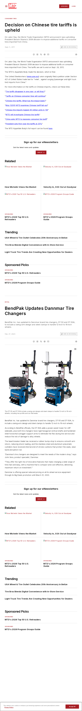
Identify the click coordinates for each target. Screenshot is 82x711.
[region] (41, 706)
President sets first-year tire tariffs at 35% (24, 124)
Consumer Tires (10, 18)
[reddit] (45, 54)
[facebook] (34, 54)
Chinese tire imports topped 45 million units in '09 (27, 110)
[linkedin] (37, 54)
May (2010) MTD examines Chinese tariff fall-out (26, 105)
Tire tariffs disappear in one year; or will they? (25, 91)
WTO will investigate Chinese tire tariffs (22, 115)
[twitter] (41, 54)
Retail (7, 302)
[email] (48, 54)
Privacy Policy (8, 707)
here (50, 128)
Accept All (72, 706)
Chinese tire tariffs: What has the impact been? (26, 101)
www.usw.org (32, 76)
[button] (6, 6)
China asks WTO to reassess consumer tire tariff (26, 119)
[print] (76, 54)
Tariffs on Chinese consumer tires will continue (25, 96)
